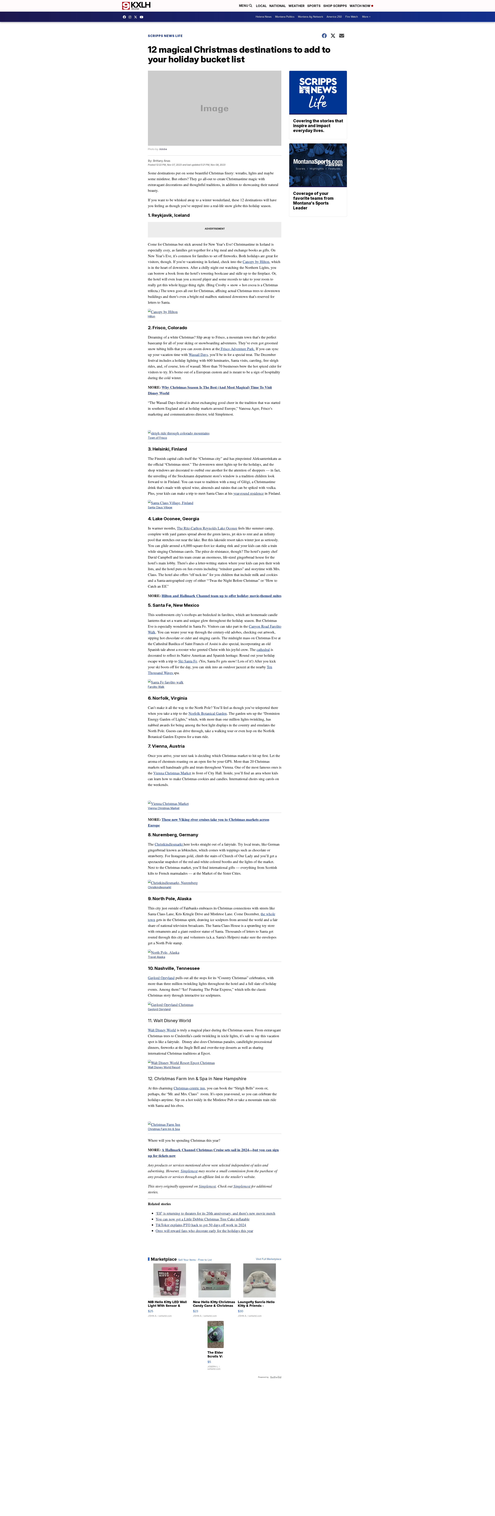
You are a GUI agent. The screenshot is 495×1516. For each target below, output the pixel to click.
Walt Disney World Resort (164, 1067)
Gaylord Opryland (161, 977)
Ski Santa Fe (187, 661)
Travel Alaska (156, 957)
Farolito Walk (156, 686)
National (277, 6)
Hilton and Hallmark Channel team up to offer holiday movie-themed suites (221, 595)
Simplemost (189, 1170)
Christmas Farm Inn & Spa (164, 1129)
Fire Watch (351, 17)
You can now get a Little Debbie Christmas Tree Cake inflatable (202, 1219)
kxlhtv (125, 17)
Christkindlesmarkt (169, 844)
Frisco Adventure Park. (237, 348)
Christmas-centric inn (189, 1088)
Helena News (264, 17)
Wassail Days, (199, 354)
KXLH (136, 17)
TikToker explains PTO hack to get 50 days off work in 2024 (201, 1224)
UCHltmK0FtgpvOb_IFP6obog (142, 17)
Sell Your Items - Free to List (195, 1260)
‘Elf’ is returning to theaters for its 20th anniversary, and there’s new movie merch (215, 1213)
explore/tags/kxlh (131, 17)
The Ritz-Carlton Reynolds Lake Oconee (207, 528)
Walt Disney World (162, 1030)
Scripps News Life (165, 36)
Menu (244, 5)
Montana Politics (284, 17)
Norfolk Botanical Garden (208, 713)
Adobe (163, 149)
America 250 (334, 17)
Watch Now (360, 6)
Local (261, 6)
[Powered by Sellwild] (275, 1377)
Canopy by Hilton (256, 261)
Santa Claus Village (160, 507)
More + (366, 17)
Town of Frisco (157, 437)
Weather (296, 6)
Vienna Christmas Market (172, 772)
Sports (314, 6)
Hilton (151, 316)
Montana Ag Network (310, 17)
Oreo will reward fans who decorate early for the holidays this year (204, 1230)
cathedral (263, 649)
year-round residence (248, 493)
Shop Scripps (335, 6)
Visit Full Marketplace (268, 1259)
